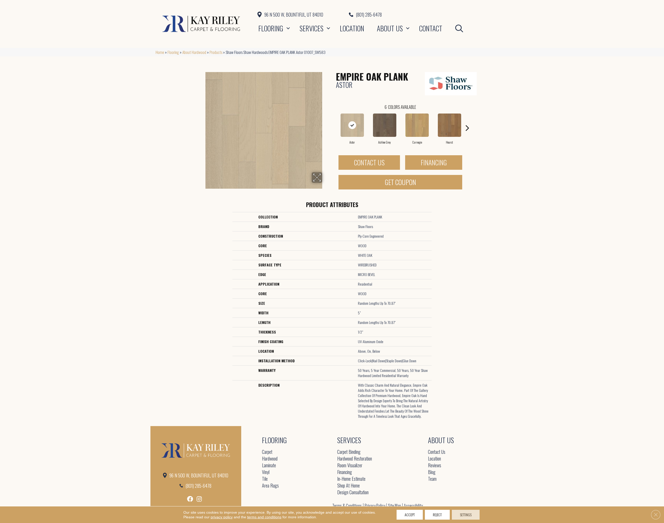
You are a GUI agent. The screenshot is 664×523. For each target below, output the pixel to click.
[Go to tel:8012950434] (428, 14)
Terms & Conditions (347, 505)
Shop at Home (348, 486)
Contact (430, 28)
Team (432, 479)
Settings (466, 514)
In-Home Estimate (351, 479)
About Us (390, 28)
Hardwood (270, 459)
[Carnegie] (417, 125)
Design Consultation (353, 493)
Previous (333, 120)
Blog (431, 472)
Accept (410, 514)
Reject (437, 514)
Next (467, 120)
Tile (265, 479)
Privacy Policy (375, 505)
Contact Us (369, 162)
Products (216, 52)
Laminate (269, 466)
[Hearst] (449, 125)
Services (311, 28)
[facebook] (190, 499)
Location (352, 28)
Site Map (394, 505)
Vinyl (265, 472)
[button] (288, 28)
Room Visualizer (349, 466)
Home (160, 52)
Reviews (434, 466)
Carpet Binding (349, 452)
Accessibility (413, 505)
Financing (434, 162)
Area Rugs (270, 486)
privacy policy (222, 517)
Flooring (270, 28)
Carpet (267, 452)
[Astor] (352, 125)
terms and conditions (264, 517)
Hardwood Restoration (354, 459)
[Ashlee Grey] (385, 125)
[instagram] (199, 499)
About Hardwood (194, 52)
